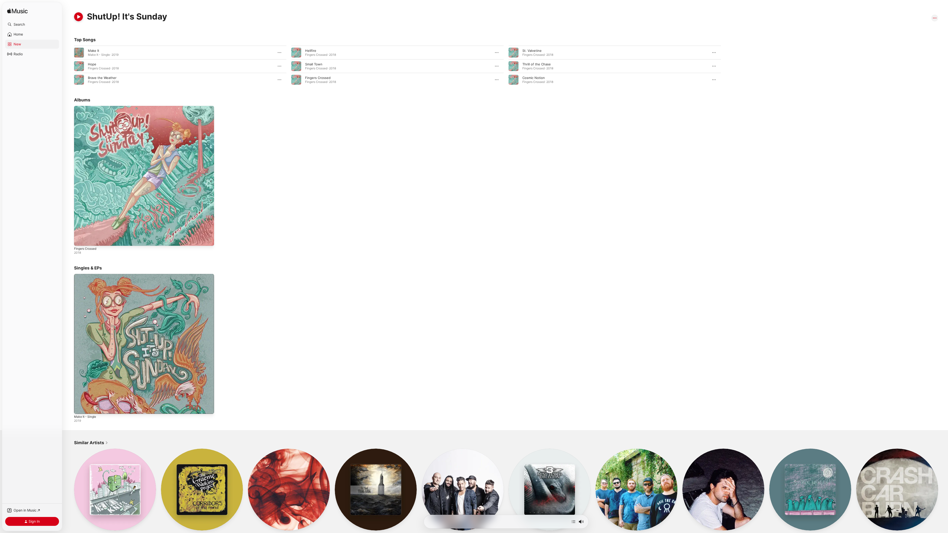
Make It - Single (86, 276)
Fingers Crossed (318, 78)
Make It (93, 51)
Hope (92, 64)
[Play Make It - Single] (80, 407)
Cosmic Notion (533, 78)
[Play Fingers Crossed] (80, 239)
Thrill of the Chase (536, 64)
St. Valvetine (532, 51)
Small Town (313, 64)
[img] (17, 11)
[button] (32, 24)
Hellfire (310, 51)
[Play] (78, 16)
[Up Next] (573, 521)
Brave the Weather (102, 78)
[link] (91, 442)
